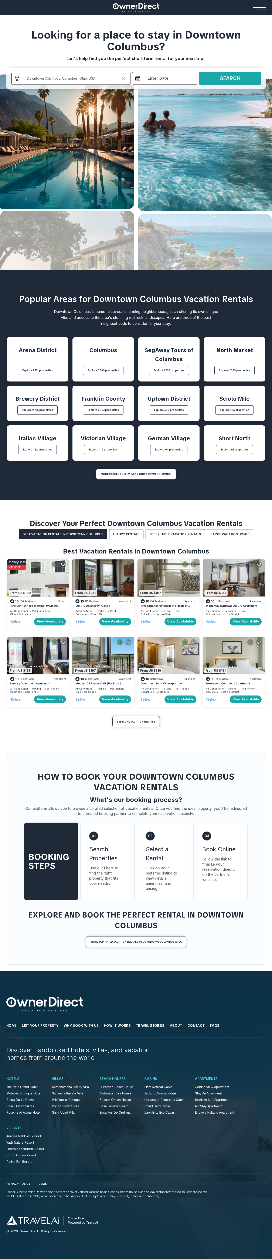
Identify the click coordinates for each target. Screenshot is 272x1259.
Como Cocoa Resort (21, 1155)
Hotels (12, 1079)
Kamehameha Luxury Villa (70, 1087)
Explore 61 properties (234, 449)
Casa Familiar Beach (113, 1106)
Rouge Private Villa (65, 1106)
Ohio (13, 614)
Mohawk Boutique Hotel (23, 1093)
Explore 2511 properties (37, 370)
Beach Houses (112, 1079)
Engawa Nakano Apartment (214, 1112)
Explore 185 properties (234, 410)
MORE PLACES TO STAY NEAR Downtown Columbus (136, 474)
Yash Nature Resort (20, 1142)
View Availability (50, 621)
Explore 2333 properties (168, 370)
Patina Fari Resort (19, 1162)
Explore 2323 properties (234, 370)
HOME (11, 1025)
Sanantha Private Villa (67, 1093)
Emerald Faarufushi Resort (25, 1149)
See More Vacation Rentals (136, 721)
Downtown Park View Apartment (163, 683)
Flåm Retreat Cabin (158, 1087)
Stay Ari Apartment (208, 1093)
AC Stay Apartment (208, 1106)
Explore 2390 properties (103, 370)
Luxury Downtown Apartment (30, 683)
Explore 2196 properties (37, 410)
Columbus (25, 614)
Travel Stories (150, 1025)
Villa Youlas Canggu (66, 1100)
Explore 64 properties (169, 449)
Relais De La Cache (20, 1100)
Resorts (14, 1128)
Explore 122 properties (37, 449)
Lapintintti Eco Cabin (159, 1112)
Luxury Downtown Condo (92, 605)
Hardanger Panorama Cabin (164, 1100)
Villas (58, 1079)
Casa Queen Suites (20, 1106)
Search (230, 78)
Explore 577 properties (169, 410)
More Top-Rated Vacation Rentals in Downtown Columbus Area (136, 942)
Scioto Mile (97, 614)
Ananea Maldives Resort (23, 1136)
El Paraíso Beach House (116, 1087)
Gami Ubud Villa (63, 1112)
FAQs (214, 1025)
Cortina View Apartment (212, 1087)
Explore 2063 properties (103, 410)
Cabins (150, 1079)
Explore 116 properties (103, 449)
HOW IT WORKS (117, 1025)
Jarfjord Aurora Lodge (160, 1093)
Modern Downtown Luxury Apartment (231, 605)
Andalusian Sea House (115, 1093)
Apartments (206, 1079)
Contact (196, 1025)
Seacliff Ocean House (115, 1100)
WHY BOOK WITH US (81, 1025)
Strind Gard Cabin (157, 1106)
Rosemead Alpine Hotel (23, 1112)
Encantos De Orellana (114, 1112)
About (176, 1025)
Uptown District (165, 614)
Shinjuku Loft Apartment (212, 1100)
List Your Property (40, 1025)
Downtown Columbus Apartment (228, 683)
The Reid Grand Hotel (22, 1087)
